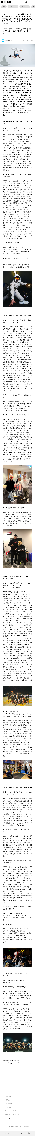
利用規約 (7, 1100)
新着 (4, 6)
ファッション (13, 6)
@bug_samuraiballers (14, 1063)
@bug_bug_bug (14, 1060)
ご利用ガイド (8, 1096)
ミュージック (25, 6)
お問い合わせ (8, 1103)
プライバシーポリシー (11, 1111)
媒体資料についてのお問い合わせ (14, 1114)
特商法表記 (8, 1107)
